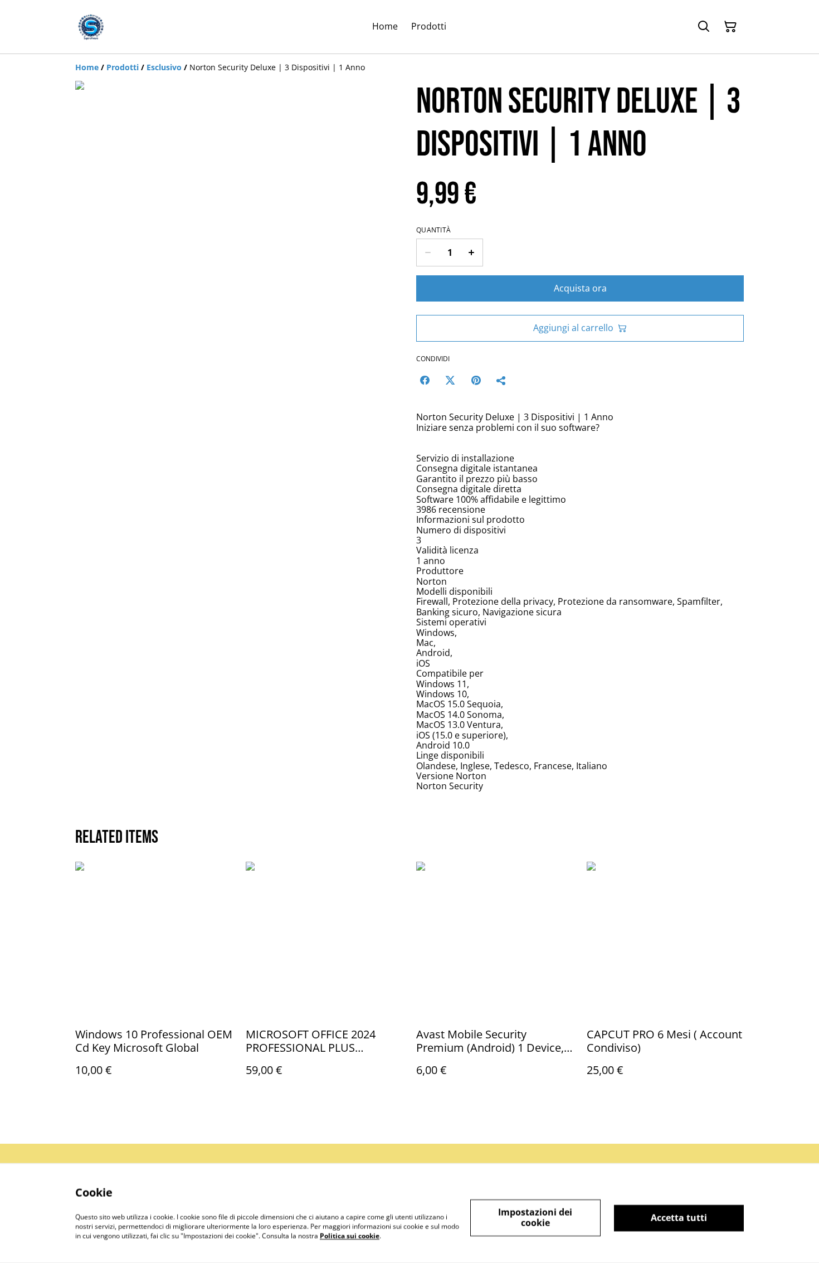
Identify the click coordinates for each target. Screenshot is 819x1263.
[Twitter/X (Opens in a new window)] (450, 380)
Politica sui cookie (349, 1235)
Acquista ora (580, 288)
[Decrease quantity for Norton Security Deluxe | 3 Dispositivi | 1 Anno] (427, 252)
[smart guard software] (90, 26)
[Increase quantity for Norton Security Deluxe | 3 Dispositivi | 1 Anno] (471, 252)
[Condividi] (501, 380)
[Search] (703, 26)
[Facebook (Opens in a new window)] (424, 380)
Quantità (433, 230)
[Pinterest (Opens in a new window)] (475, 380)
